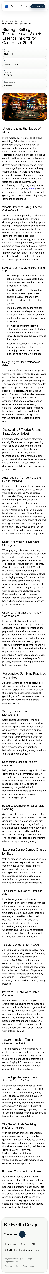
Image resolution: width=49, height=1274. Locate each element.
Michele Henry (10, 54)
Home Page (11, 1244)
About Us (8, 1266)
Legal (32, 1266)
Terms (25, 1266)
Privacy (17, 1266)
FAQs (33, 1244)
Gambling (18, 21)
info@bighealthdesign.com (18, 1250)
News (11, 21)
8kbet (32, 188)
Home (4, 21)
